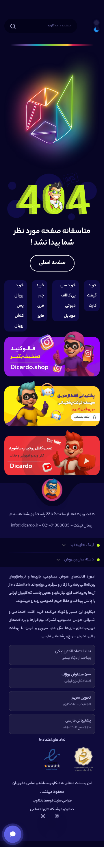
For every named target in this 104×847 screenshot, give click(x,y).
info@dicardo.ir (24, 525)
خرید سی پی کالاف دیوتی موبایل (68, 301)
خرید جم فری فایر (40, 301)
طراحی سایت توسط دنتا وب (52, 801)
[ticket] (52, 403)
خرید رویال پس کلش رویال (19, 306)
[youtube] (52, 453)
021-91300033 (55, 525)
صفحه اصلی (52, 263)
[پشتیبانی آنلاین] (12, 834)
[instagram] (52, 354)
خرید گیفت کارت (91, 295)
